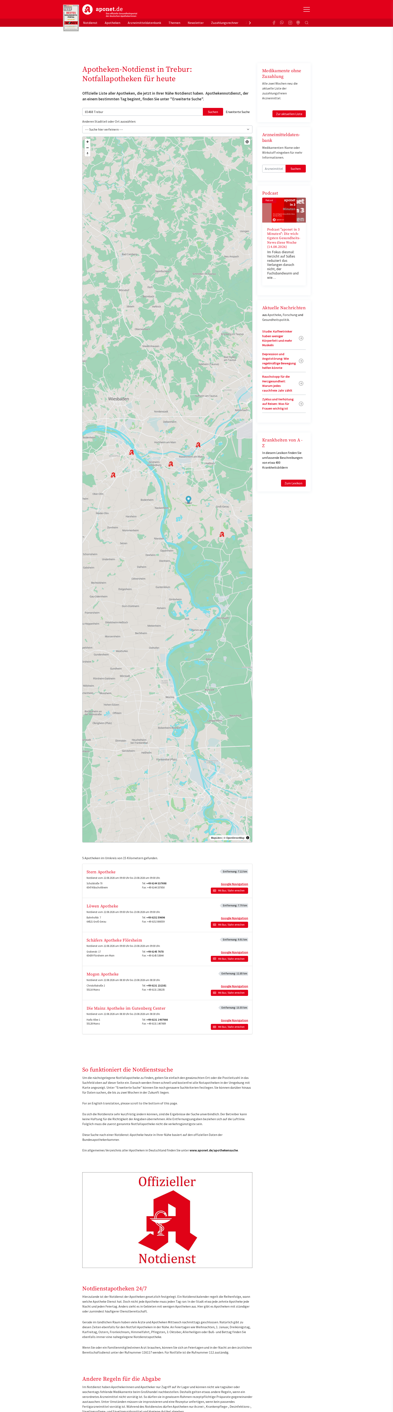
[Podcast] (298, 23)
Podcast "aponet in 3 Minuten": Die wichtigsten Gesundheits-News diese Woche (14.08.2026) (283, 238)
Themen (174, 23)
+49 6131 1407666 (157, 1019)
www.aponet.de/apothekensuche (214, 1150)
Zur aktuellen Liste (289, 114)
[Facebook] (274, 23)
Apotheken (112, 23)
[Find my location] (247, 142)
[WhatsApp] (282, 23)
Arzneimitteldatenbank (144, 23)
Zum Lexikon (293, 483)
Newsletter (196, 23)
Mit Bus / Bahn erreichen (231, 890)
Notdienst (90, 23)
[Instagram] (290, 23)
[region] (167, 489)
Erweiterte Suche (238, 112)
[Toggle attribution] (247, 837)
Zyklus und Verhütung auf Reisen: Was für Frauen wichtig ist (278, 403)
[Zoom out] (87, 148)
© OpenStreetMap (234, 838)
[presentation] (249, 23)
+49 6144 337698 (156, 883)
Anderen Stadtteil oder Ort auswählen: (109, 121)
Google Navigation (234, 884)
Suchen (213, 112)
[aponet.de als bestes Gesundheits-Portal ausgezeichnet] (71, 18)
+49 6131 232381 (156, 985)
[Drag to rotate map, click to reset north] (87, 154)
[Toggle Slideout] (307, 9)
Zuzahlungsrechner (224, 23)
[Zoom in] (87, 142)
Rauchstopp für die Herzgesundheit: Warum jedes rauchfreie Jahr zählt (277, 383)
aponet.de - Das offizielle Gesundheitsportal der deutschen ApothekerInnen (109, 10)
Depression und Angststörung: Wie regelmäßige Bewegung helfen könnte (279, 361)
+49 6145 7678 (155, 951)
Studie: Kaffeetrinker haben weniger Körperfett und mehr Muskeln (277, 338)
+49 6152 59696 (155, 917)
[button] (188, 500)
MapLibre (216, 838)
